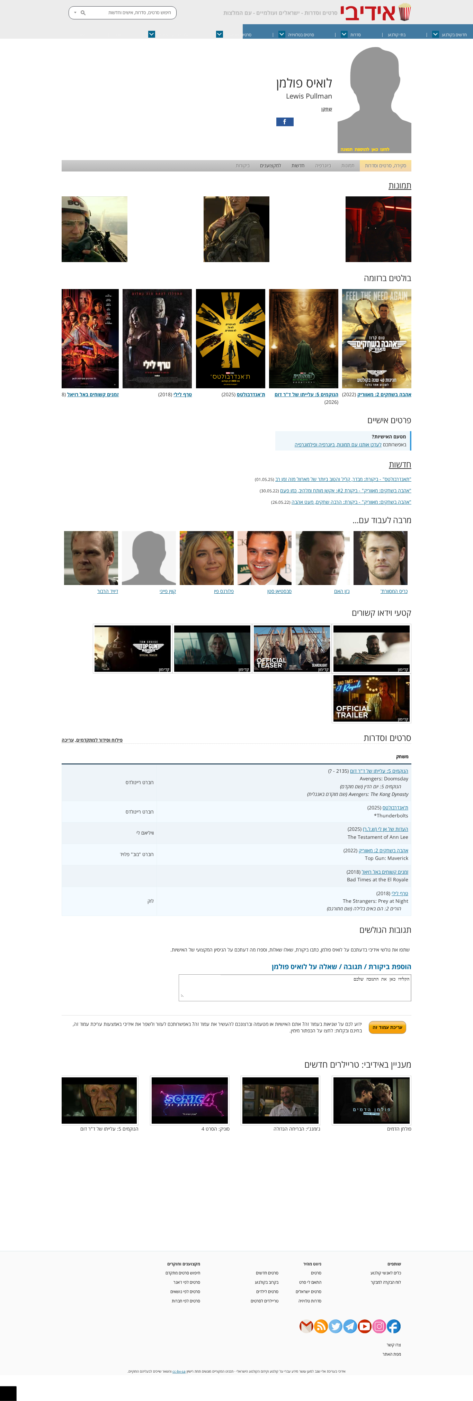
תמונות (348, 165)
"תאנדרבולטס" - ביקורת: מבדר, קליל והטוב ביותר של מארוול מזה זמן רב (343, 479)
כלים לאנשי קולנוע (386, 1272)
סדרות (355, 35)
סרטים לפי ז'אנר (186, 1282)
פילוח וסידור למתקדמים (99, 740)
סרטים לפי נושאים (185, 1291)
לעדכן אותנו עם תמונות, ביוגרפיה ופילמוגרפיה (338, 444)
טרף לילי (400, 893)
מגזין (117, 35)
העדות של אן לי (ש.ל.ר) (385, 829)
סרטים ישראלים (238, 35)
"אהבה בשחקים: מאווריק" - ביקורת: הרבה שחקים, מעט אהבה (351, 502)
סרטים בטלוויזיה (301, 35)
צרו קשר (394, 1344)
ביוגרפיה (323, 165)
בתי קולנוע (396, 35)
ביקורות (243, 165)
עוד (82, 35)
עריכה (68, 740)
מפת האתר (392, 1354)
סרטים (316, 1272)
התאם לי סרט (310, 1282)
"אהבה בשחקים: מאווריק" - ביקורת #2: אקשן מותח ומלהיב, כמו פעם (345, 490)
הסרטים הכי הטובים (173, 35)
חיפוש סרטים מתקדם (183, 1272)
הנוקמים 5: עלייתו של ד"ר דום (379, 771)
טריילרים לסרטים (264, 1300)
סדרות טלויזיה (309, 1300)
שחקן (326, 109)
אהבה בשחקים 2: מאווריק (383, 850)
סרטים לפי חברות (186, 1300)
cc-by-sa (179, 1371)
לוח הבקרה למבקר (386, 1282)
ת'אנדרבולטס (395, 807)
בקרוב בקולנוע (266, 1282)
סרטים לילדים (267, 1291)
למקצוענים (270, 165)
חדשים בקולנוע (454, 35)
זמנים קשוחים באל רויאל (385, 872)
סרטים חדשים (267, 1272)
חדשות (298, 165)
